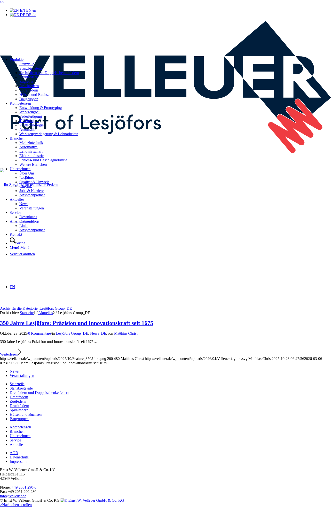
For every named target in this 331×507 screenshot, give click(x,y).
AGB (14, 453)
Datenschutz (19, 457)
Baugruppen (19, 419)
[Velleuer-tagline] (165, 152)
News (14, 371)
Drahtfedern (19, 397)
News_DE (98, 333)
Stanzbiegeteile (21, 388)
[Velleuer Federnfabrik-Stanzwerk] (92, 500)
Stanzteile (17, 384)
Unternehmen (20, 436)
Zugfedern (18, 401)
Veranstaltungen (22, 376)
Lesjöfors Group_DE (72, 333)
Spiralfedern (19, 410)
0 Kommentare (39, 333)
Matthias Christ (125, 333)
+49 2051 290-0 (24, 487)
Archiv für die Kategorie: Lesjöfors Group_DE (36, 308)
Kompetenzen (20, 427)
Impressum (18, 461)
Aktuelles (17, 444)
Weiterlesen (9, 354)
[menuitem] (175, 156)
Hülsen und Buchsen (26, 414)
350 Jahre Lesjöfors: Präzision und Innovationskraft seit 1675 (76, 323)
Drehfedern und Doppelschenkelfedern (39, 393)
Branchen (17, 431)
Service (15, 440)
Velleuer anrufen (22, 254)
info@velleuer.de (13, 496)
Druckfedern (19, 406)
